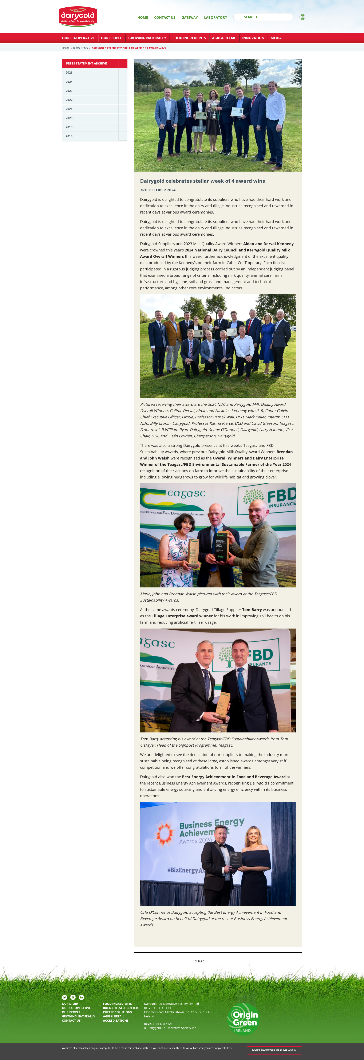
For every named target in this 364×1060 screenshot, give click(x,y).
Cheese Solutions (117, 1012)
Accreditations (115, 1020)
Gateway (190, 17)
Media (276, 38)
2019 (69, 127)
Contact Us (164, 17)
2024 (69, 82)
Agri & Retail (224, 38)
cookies (85, 1048)
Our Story (70, 1004)
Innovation (253, 38)
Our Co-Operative (78, 38)
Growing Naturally (147, 38)
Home (143, 17)
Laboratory (215, 17)
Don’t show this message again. (274, 1050)
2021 (69, 109)
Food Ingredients (189, 38)
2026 (69, 72)
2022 (69, 100)
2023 (69, 91)
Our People (111, 38)
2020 (69, 118)
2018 (69, 136)
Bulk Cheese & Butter (120, 1008)
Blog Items (80, 48)
